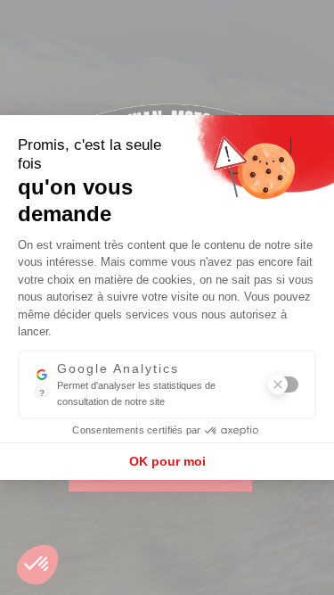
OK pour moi (167, 461)
